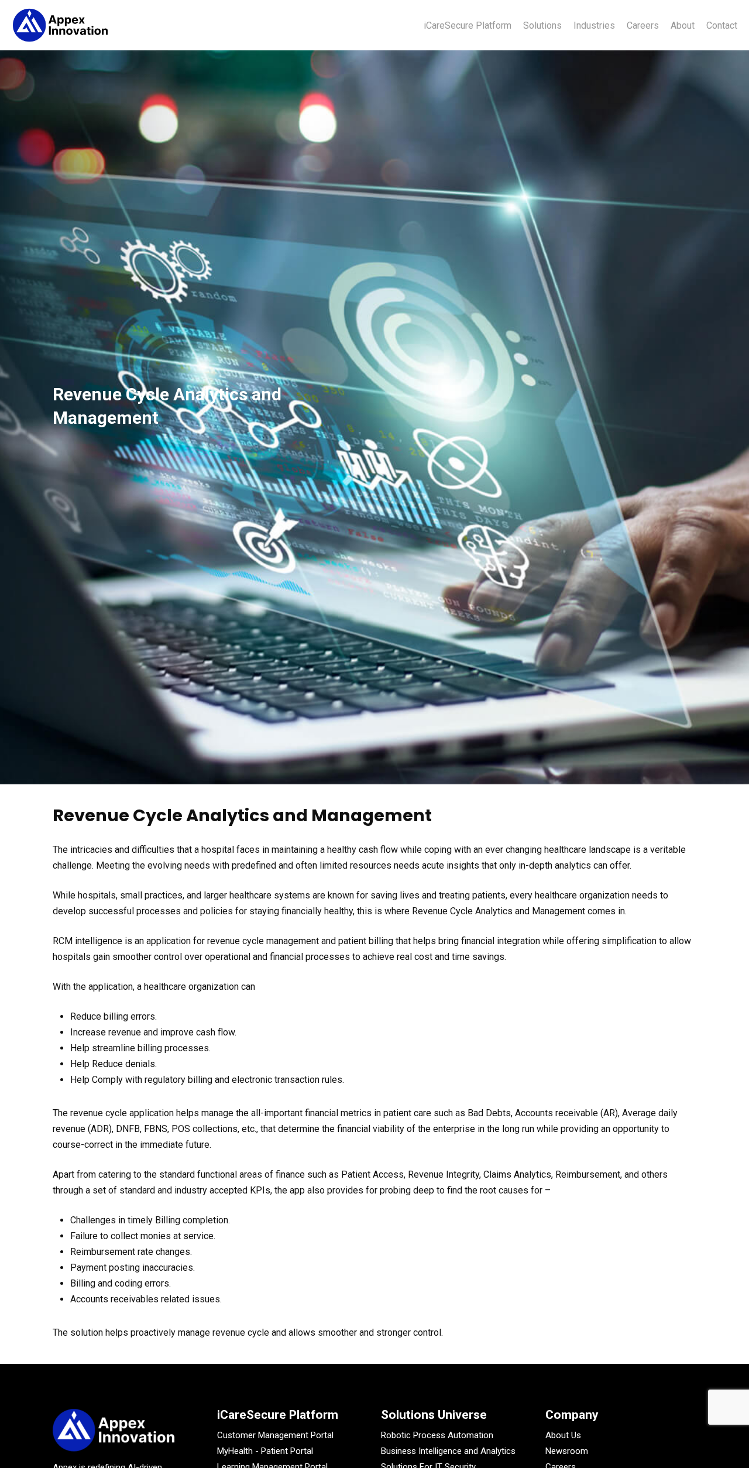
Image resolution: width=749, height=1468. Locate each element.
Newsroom (566, 1451)
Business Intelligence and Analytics (448, 1451)
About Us (563, 1435)
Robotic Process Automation (437, 1435)
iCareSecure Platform (277, 1415)
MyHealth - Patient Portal (265, 1451)
